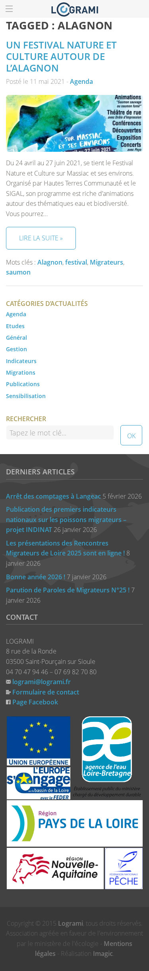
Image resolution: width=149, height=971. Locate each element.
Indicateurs (21, 361)
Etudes (15, 326)
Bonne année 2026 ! (35, 577)
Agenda (81, 81)
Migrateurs (106, 262)
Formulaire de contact (45, 692)
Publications (23, 384)
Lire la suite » (41, 238)
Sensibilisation (26, 396)
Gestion (16, 349)
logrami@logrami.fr (41, 681)
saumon (18, 272)
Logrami (70, 923)
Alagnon (49, 262)
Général (16, 337)
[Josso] (75, 8)
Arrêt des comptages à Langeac (53, 496)
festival (76, 262)
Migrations (20, 372)
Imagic (103, 953)
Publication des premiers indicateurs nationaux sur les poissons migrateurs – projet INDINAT (66, 519)
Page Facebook (35, 702)
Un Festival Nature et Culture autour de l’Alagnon (61, 56)
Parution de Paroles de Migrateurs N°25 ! (68, 590)
